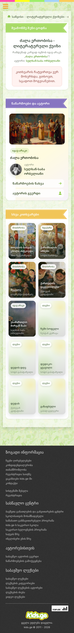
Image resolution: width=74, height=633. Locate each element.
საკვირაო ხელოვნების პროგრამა (26, 529)
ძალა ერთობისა (36, 56)
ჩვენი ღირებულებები (18, 460)
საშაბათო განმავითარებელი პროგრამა (30, 520)
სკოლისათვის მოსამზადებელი (24, 516)
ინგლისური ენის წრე (18, 538)
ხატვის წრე (12, 534)
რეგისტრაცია (14, 495)
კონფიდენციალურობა (19, 465)
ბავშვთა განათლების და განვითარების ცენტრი (35, 511)
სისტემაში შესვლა (17, 490)
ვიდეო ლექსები (15, 596)
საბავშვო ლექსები (17, 578)
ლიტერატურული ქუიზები (46, 16)
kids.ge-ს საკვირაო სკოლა (22, 525)
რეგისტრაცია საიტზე (18, 474)
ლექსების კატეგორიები (20, 583)
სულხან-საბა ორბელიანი (43, 60)
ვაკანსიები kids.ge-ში (19, 478)
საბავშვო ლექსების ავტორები (24, 587)
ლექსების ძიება (15, 592)
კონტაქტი (12, 483)
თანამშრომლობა (16, 469)
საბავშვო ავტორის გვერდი (22, 556)
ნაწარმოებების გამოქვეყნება (24, 560)
